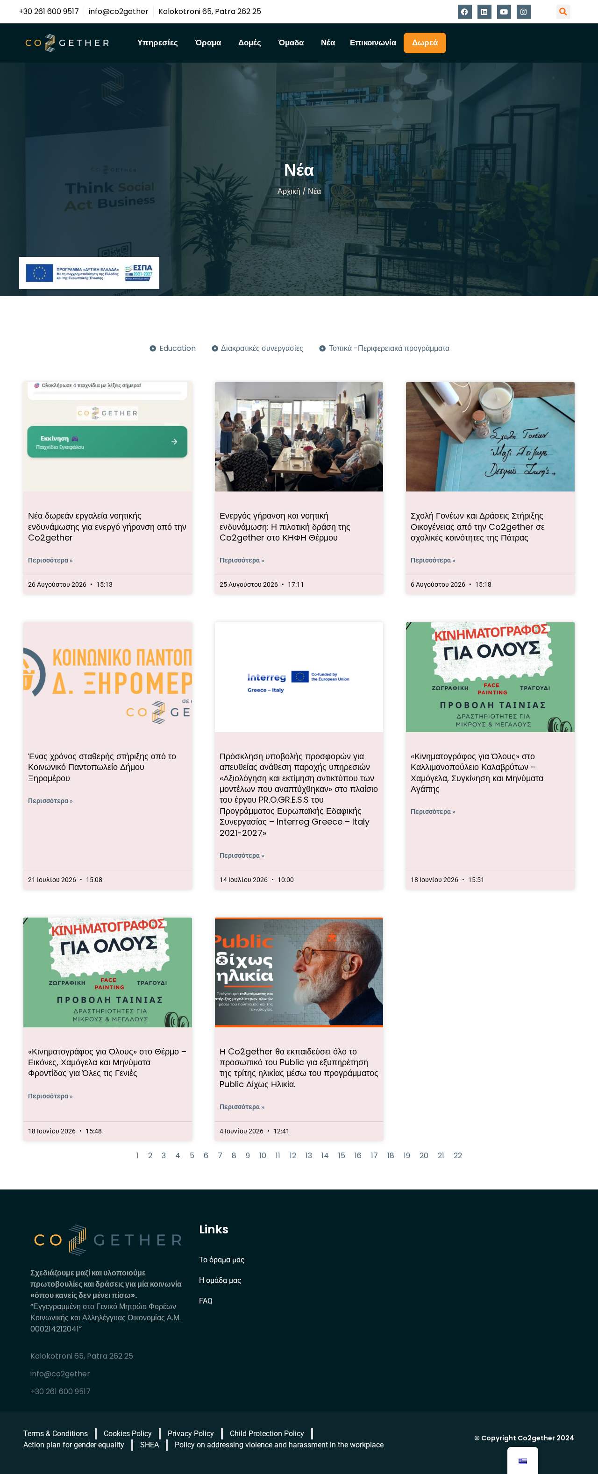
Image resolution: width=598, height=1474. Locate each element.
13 (309, 1155)
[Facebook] (465, 12)
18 (390, 1155)
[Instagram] (524, 12)
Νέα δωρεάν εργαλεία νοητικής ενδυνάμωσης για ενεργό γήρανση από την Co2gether (107, 526)
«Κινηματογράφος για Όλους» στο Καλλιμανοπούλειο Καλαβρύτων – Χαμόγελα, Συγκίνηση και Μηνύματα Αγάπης (477, 772)
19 (407, 1155)
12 (293, 1155)
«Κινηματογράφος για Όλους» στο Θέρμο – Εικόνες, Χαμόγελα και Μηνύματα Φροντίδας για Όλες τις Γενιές (107, 1062)
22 (458, 1155)
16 (358, 1155)
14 (325, 1155)
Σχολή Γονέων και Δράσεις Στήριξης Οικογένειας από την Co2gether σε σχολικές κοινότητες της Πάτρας (478, 526)
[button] (563, 12)
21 (441, 1155)
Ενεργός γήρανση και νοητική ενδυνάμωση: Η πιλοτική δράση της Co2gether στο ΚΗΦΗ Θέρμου (285, 526)
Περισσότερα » (50, 560)
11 (278, 1155)
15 (341, 1155)
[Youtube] (504, 12)
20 (424, 1155)
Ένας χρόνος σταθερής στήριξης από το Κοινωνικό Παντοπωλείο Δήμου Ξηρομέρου (102, 767)
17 (374, 1155)
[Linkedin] (484, 12)
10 (262, 1155)
